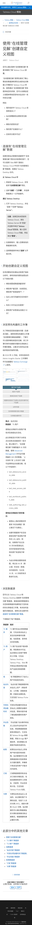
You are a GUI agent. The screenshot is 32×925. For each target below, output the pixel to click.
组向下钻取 (16, 392)
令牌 (5, 794)
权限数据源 (10, 860)
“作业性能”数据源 (13, 857)
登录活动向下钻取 (16, 396)
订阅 (5, 773)
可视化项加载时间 (5, 708)
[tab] (16, 387)
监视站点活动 (13, 23)
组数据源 (9, 847)
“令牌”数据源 (11, 866)
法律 (7, 908)
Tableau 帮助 (9, 20)
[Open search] (28, 3)
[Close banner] (30, 7)
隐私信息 (20, 908)
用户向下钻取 (16, 387)
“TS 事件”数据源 (12, 841)
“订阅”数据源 (11, 863)
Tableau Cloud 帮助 (22, 20)
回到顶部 (17, 875)
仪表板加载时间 (16, 416)
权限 (5, 750)
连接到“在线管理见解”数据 (13, 614)
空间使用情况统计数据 (16, 411)
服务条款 (13, 908)
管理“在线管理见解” (13, 837)
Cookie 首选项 (13, 914)
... (6, 23)
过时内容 (16, 407)
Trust (17, 911)
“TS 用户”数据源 (12, 844)
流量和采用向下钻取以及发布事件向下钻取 (16, 401)
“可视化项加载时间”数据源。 (17, 853)
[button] (3, 32)
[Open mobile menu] (4, 2)
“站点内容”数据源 (13, 850)
